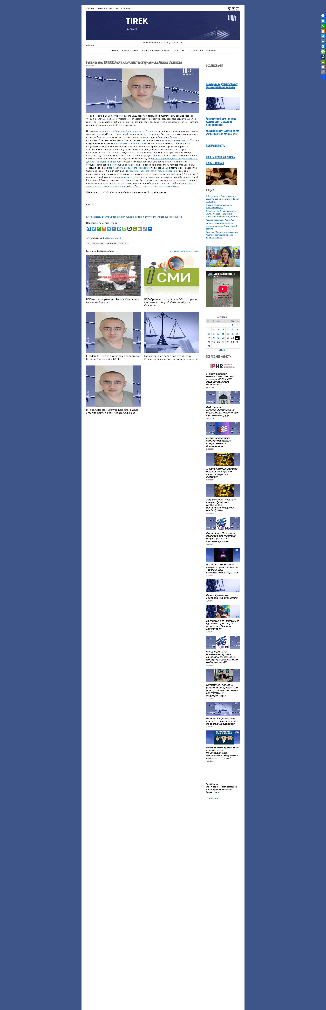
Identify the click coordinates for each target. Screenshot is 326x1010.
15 (233, 333)
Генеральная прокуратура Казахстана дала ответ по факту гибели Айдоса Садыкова (112, 411)
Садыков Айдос (112, 238)
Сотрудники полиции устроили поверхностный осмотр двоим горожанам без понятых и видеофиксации (222, 690)
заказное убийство (95, 243)
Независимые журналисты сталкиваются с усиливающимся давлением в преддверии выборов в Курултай (222, 752)
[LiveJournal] (322, 56)
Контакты (125, 8)
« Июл (222, 350)
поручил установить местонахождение (129, 168)
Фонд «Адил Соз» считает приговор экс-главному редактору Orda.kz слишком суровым (221, 537)
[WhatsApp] (322, 26)
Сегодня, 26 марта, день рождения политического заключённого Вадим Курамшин (222, 235)
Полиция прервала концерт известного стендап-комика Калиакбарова (218, 442)
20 (223, 338)
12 (218, 333)
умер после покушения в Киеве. (162, 186)
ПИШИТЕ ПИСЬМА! (215, 163)
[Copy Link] (322, 71)
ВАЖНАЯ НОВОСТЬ (215, 146)
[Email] (322, 66)
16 (237, 333)
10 (209, 333)
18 (214, 338)
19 (218, 338)
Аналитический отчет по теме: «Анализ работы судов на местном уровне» (221, 121)
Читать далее (213, 798)
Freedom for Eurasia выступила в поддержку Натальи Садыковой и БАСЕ (112, 358)
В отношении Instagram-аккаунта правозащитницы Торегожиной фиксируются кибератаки (222, 568)
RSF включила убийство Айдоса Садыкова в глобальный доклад (112, 301)
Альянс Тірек (112, 8)
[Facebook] (322, 15)
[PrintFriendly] (322, 61)
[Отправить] (322, 77)
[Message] (322, 51)
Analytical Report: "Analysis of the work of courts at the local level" (222, 132)
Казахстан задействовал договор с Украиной (153, 171)
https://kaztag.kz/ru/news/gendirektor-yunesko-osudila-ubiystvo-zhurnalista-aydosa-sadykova (134, 217)
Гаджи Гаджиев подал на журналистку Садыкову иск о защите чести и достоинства (171, 358)
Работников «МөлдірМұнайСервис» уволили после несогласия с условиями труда (222, 411)
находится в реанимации (175, 140)
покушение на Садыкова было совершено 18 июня (126, 131)
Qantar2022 (195, 50)
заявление (111, 243)
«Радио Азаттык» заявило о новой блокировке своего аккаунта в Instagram (221, 473)
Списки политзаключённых (155, 50)
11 (213, 333)
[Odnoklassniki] (322, 31)
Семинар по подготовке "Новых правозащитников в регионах (221, 85)
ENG (183, 50)
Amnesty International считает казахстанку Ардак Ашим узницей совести (221, 226)
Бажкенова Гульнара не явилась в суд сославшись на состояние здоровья (222, 721)
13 (223, 333)
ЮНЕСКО (123, 243)
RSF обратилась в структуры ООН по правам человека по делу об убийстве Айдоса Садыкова (171, 302)
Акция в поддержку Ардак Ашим (221, 220)
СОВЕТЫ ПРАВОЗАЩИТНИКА (220, 157)
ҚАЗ (175, 50)
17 (209, 338)
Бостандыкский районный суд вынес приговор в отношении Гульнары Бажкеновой (222, 624)
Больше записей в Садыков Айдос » (184, 251)
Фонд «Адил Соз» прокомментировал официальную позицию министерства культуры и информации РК (222, 657)
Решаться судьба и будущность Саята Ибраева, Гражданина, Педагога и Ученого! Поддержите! (222, 214)
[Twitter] (322, 20)
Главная (101, 8)
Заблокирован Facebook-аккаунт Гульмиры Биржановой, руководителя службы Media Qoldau (221, 505)
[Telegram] (322, 36)
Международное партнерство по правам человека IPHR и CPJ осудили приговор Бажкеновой (220, 379)
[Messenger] (322, 46)
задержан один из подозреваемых (133, 177)
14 (228, 333)
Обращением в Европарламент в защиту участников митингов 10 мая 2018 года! (222, 199)
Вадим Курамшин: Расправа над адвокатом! (221, 596)
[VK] (322, 41)
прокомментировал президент (130, 143)
